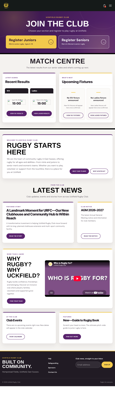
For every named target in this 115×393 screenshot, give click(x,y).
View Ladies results (41, 113)
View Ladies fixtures (98, 115)
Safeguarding (53, 363)
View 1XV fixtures (73, 115)
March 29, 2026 (42, 100)
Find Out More (72, 337)
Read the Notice (91, 236)
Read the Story (15, 236)
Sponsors (51, 368)
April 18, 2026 (16, 100)
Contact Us (52, 372)
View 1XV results (16, 113)
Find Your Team (16, 301)
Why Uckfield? (99, 171)
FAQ (49, 359)
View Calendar (15, 337)
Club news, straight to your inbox (89, 359)
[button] (110, 5)
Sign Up (107, 365)
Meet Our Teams (79, 171)
